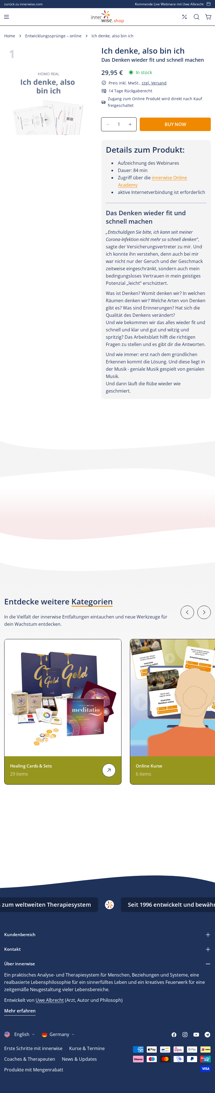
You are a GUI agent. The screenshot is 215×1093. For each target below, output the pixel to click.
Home (9, 35)
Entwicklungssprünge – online (53, 35)
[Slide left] (187, 612)
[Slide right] (204, 612)
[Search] (196, 16)
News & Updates (79, 1059)
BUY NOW (175, 124)
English (21, 1034)
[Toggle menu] (6, 16)
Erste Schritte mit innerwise (33, 1048)
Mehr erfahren (20, 1011)
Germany (59, 1034)
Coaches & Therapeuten (29, 1059)
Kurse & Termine (87, 1048)
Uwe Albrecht (50, 1000)
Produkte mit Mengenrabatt (33, 1070)
